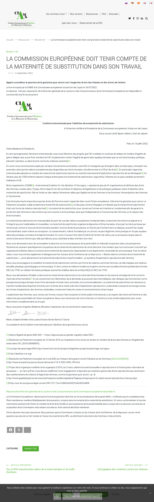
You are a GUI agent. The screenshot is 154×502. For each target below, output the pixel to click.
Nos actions (76, 14)
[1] (69, 161)
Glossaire (113, 14)
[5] (71, 205)
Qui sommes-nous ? (56, 14)
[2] (117, 169)
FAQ (104, 14)
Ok (57, 496)
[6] (46, 208)
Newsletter (12, 52)
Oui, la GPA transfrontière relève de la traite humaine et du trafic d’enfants (40, 469)
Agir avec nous (69, 23)
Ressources (92, 14)
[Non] (150, 492)
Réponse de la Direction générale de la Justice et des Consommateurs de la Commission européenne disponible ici (60, 391)
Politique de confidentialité (82, 496)
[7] (31, 279)
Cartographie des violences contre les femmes (122, 467)
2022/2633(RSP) (120, 359)
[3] (142, 173)
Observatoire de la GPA (91, 23)
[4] (32, 185)
